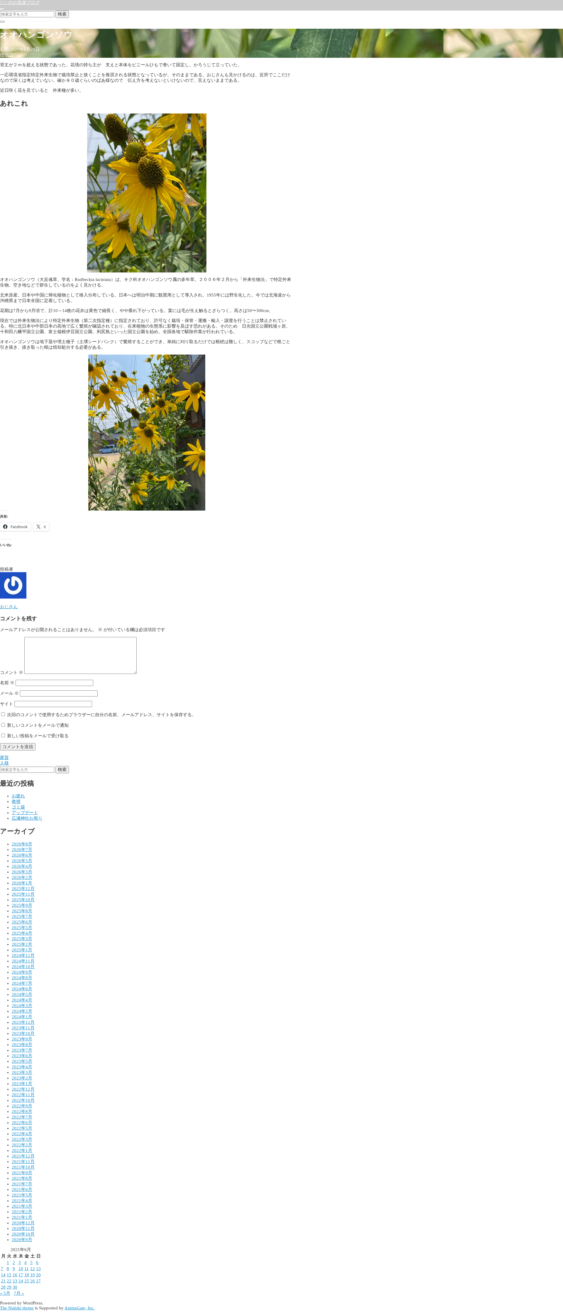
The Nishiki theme (17, 1308)
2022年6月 (22, 1122)
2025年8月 (22, 911)
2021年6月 (22, 1189)
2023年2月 (22, 1078)
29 (9, 1287)
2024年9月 (22, 972)
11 (26, 1268)
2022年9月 (22, 1106)
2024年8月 (22, 977)
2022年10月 (23, 1100)
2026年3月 (22, 872)
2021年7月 (22, 1184)
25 (26, 1281)
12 (32, 1268)
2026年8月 (22, 844)
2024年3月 (22, 1005)
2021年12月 (23, 1156)
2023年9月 (22, 1039)
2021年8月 (22, 1178)
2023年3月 (22, 1072)
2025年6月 (22, 922)
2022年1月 (22, 1150)
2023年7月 (22, 1050)
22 (9, 1281)
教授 (16, 801)
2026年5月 (22, 860)
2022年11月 (23, 1094)
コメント (11, 672)
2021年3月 (22, 1206)
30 (15, 1287)
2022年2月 (22, 1145)
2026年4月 (22, 866)
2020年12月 (23, 1223)
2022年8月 (22, 1111)
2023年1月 (22, 1083)
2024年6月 (22, 989)
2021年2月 (22, 1211)
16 (15, 1274)
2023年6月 (22, 1055)
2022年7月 (22, 1117)
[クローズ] (2, 22)
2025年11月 (23, 894)
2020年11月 (23, 1228)
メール (9, 693)
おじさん (9, 606)
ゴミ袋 (18, 807)
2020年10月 (23, 1234)
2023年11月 (23, 1028)
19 (32, 1274)
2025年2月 (22, 944)
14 (3, 1274)
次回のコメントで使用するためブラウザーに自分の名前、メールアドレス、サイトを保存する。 (101, 714)
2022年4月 (22, 1133)
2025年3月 (22, 938)
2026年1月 (22, 883)
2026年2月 (22, 877)
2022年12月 (23, 1089)
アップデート (25, 812)
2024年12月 (23, 955)
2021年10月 (23, 1167)
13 (38, 1268)
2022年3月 (22, 1139)
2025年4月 (22, 933)
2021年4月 (22, 1200)
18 (26, 1274)
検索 (62, 13)
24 (20, 1281)
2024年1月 (22, 1016)
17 (20, 1274)
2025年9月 (22, 905)
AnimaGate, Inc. (80, 1308)
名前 (7, 682)
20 (38, 1274)
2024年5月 (22, 994)
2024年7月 (22, 983)
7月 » (19, 1293)
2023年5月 (22, 1061)
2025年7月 (22, 916)
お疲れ (18, 796)
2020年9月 (22, 1239)
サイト (6, 703)
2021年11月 (23, 1161)
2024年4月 (22, 1000)
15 (9, 1274)
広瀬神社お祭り (27, 818)
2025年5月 (22, 927)
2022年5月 (22, 1128)
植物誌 (6, 54)
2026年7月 (22, 849)
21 (3, 1281)
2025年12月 (23, 888)
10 (20, 1268)
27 (38, 1281)
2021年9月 (22, 1172)
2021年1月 (22, 1217)
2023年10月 (23, 1033)
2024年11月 (23, 961)
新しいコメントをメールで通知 (38, 725)
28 (3, 1287)
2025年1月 (22, 950)
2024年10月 (23, 966)
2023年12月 (23, 1022)
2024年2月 (22, 1011)
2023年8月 (22, 1044)
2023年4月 (22, 1067)
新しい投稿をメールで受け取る (38, 735)
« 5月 (5, 1293)
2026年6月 (22, 855)
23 (15, 1281)
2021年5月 (22, 1195)
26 (32, 1281)
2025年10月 (23, 899)
